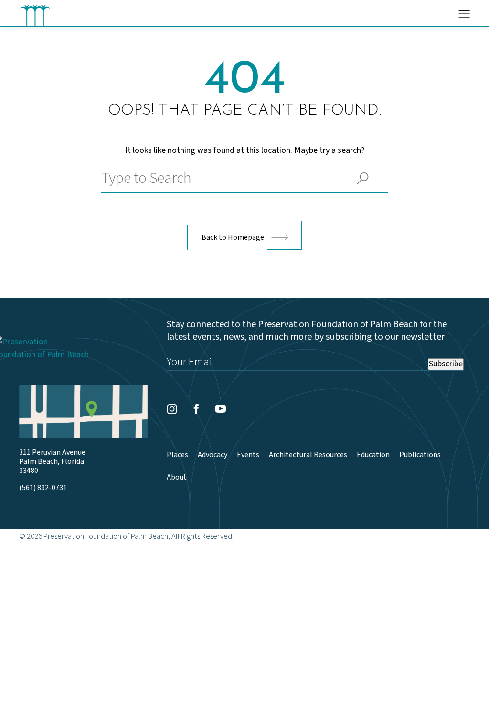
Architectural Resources (308, 455)
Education (373, 455)
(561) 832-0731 (43, 487)
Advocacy (212, 455)
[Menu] (464, 14)
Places (177, 455)
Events (248, 455)
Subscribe (446, 364)
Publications (420, 455)
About (177, 477)
